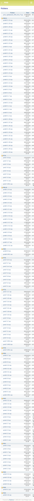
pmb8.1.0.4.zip (7, 196)
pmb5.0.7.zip (7, 355)
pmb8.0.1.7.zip (7, 96)
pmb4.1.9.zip (7, 445)
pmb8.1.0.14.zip (7, 219)
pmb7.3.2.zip (7, 338)
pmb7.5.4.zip (7, 273)
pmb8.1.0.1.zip (7, 209)
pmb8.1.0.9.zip (7, 232)
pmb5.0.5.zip (7, 362)
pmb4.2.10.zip (7, 413)
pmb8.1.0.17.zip (7, 222)
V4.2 (4, 398)
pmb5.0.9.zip (7, 378)
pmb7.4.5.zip (7, 171)
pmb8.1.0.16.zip (7, 239)
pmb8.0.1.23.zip (7, 43)
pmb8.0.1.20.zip (7, 56)
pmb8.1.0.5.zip (7, 192)
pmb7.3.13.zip (7, 305)
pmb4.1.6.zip (7, 462)
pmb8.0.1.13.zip (7, 79)
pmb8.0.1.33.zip (7, 132)
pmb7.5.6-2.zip (7, 266)
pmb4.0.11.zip (7, 484)
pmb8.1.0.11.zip (7, 245)
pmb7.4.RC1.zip (7, 184)
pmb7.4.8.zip (7, 157)
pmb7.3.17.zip (7, 291)
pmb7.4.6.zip (7, 167)
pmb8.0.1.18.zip (7, 63)
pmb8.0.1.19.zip (7, 60)
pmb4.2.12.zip (7, 403)
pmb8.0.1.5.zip (7, 99)
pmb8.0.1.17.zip (7, 66)
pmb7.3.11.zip (7, 308)
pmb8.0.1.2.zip (7, 106)
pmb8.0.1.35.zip (7, 129)
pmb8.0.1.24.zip (7, 20)
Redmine (11, 500)
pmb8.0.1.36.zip (7, 125)
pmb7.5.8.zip (7, 276)
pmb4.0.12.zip (7, 480)
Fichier (12, 12)
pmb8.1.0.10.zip (7, 229)
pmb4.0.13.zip (7, 474)
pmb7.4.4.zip (7, 174)
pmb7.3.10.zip (7, 314)
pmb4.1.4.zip (7, 458)
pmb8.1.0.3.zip (7, 199)
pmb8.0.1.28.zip (7, 27)
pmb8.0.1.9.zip (7, 89)
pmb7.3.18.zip (7, 311)
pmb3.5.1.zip (7, 489)
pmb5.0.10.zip (7, 375)
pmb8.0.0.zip (7, 251)
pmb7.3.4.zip (7, 328)
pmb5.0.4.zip (7, 382)
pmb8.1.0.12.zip (7, 225)
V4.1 (4, 443)
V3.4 (4, 493)
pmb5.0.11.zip (7, 372)
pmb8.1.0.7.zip (7, 242)
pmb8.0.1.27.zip (7, 33)
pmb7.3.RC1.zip (7, 341)
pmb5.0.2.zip (7, 388)
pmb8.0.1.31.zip (7, 139)
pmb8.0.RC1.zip (7, 254)
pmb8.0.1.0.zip (7, 76)
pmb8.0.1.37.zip (7, 122)
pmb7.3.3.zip (7, 334)
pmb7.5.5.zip (7, 269)
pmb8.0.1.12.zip (7, 83)
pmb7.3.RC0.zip (7, 344)
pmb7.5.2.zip (7, 283)
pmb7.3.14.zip (7, 301)
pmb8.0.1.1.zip (7, 109)
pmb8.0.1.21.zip (7, 53)
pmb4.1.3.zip (7, 465)
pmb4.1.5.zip (7, 455)
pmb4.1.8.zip (7, 449)
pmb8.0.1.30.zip (7, 142)
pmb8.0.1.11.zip (7, 30)
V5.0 (4, 353)
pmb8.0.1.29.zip (7, 23)
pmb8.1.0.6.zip (7, 189)
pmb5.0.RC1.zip (7, 395)
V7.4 (4, 155)
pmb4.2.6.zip (7, 436)
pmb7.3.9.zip (7, 318)
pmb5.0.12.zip (7, 368)
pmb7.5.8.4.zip (7, 260)
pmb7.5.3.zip (7, 279)
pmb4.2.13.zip (7, 407)
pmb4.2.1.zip (7, 440)
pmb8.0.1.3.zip (7, 116)
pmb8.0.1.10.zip (7, 86)
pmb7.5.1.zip (7, 286)
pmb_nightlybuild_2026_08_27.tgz (13, 14)
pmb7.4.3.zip (7, 177)
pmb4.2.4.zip (7, 427)
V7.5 (4, 258)
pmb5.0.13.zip (7, 365)
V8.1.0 (5, 187)
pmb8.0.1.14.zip (7, 102)
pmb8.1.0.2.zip (7, 202)
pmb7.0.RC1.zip (7, 350)
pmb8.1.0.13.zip (7, 212)
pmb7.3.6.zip (7, 324)
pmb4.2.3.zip (7, 430)
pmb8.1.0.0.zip (7, 206)
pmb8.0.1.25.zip (7, 40)
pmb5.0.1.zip (7, 391)
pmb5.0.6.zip (7, 358)
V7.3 (4, 289)
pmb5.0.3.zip (7, 385)
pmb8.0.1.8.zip (7, 92)
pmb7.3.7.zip (7, 321)
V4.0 (4, 472)
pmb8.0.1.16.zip (7, 69)
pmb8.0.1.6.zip (7, 112)
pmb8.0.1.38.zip (7, 119)
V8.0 (4, 249)
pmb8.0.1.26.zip (7, 36)
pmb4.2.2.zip (7, 433)
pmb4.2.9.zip (7, 417)
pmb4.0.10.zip (7, 477)
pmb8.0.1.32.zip (7, 135)
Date (27, 12)
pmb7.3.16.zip (7, 295)
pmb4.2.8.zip (7, 420)
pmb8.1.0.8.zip (7, 235)
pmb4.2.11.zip (7, 400)
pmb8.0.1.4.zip (7, 46)
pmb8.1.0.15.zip (7, 216)
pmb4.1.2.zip (7, 468)
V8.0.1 (5, 18)
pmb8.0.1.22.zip (7, 50)
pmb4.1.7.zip (7, 452)
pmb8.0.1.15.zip (7, 73)
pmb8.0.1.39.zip (7, 149)
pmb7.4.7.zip (7, 161)
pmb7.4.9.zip (7, 164)
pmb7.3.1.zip (7, 331)
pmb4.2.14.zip (7, 410)
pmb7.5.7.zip (7, 263)
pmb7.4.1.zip (7, 180)
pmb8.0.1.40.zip (7, 145)
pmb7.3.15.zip (7, 298)
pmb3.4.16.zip (7, 495)
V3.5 (4, 487)
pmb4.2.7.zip (7, 423)
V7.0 (4, 348)
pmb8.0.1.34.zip (7, 152)
